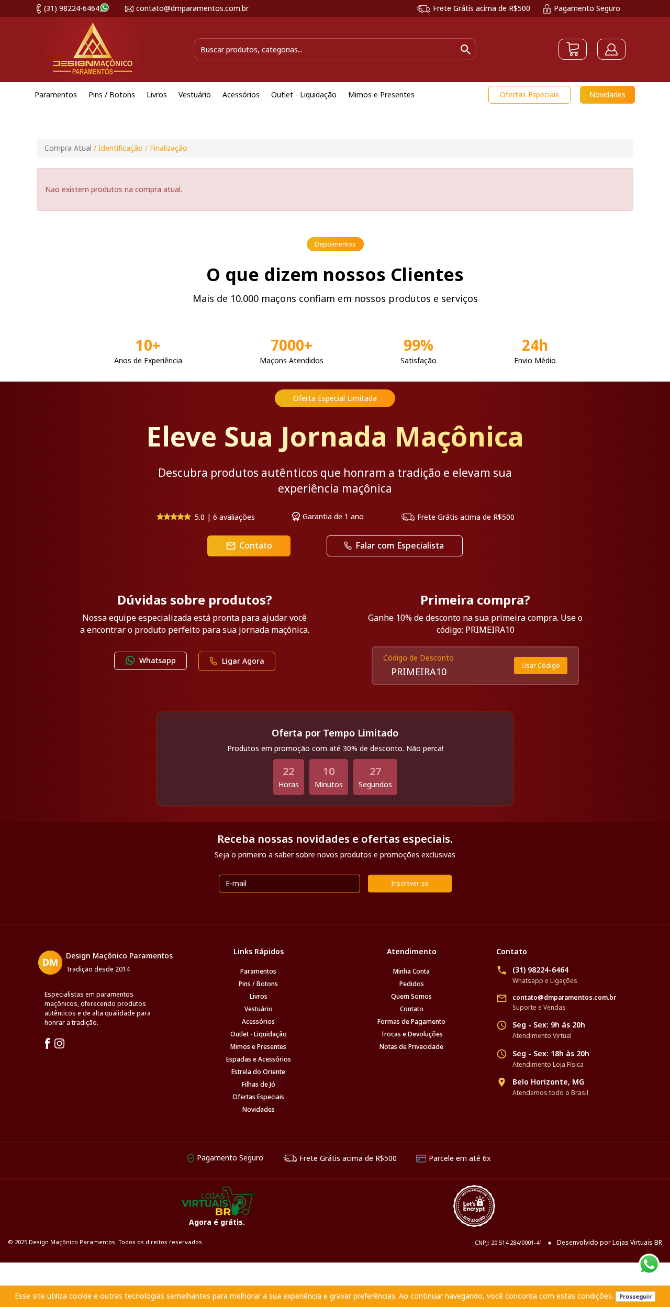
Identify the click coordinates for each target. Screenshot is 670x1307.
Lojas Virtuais (633, 1242)
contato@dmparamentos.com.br (192, 8)
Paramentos (258, 971)
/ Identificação (118, 148)
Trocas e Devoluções (412, 1034)
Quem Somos (411, 996)
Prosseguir (635, 1296)
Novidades (607, 94)
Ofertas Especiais (529, 94)
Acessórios (258, 1021)
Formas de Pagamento (411, 1021)
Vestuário (258, 1008)
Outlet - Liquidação (258, 1034)
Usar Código (540, 665)
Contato (249, 545)
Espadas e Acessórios (258, 1059)
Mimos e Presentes (258, 1046)
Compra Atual (68, 148)
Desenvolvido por (584, 1242)
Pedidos (411, 983)
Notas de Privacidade (411, 1046)
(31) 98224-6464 (71, 8)
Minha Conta (411, 971)
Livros (258, 996)
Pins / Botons (258, 983)
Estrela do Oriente (258, 1071)
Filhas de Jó (258, 1084)
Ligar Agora (243, 661)
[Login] (611, 49)
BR (658, 1242)
